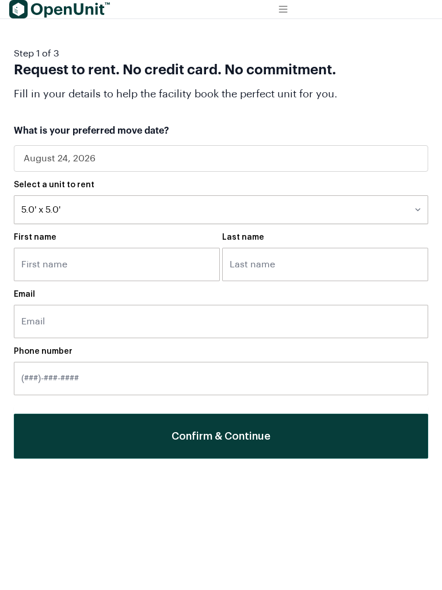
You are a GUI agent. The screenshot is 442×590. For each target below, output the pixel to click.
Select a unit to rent (54, 185)
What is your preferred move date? (91, 130)
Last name (243, 237)
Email (24, 294)
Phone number (43, 351)
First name (35, 237)
